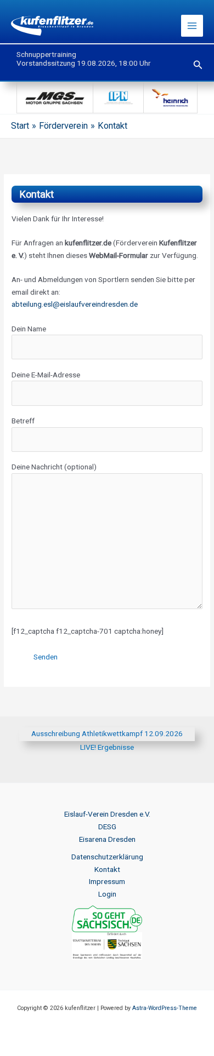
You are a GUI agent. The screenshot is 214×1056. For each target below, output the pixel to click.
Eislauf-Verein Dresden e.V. (107, 814)
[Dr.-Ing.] (170, 97)
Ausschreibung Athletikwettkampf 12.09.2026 (107, 733)
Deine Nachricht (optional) (54, 466)
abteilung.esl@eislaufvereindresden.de (75, 304)
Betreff (23, 420)
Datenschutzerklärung (107, 856)
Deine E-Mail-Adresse (46, 374)
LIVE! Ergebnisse (107, 747)
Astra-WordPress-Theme (164, 1008)
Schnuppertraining (46, 54)
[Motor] (55, 97)
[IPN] (118, 97)
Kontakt (107, 869)
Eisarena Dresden (107, 839)
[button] (198, 65)
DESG (107, 826)
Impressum (107, 881)
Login (107, 893)
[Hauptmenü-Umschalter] (192, 26)
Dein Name (29, 328)
